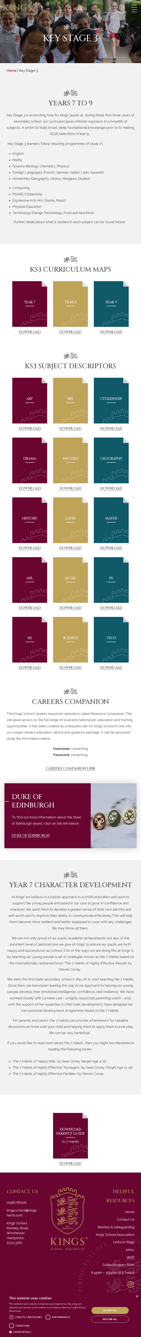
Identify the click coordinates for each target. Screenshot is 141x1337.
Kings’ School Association (115, 1235)
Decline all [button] (110, 1319)
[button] (48, 1332)
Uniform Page (123, 1242)
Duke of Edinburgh (30, 836)
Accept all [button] (110, 1310)
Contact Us (125, 1219)
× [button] (136, 1296)
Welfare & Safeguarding (115, 1227)
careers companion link (70, 768)
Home (11, 70)
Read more (15, 1310)
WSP (130, 1257)
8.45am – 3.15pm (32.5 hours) (112, 1272)
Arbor (130, 1250)
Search (69, 9)
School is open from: (118, 1265)
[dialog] (70, 1315)
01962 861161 (17, 1202)
